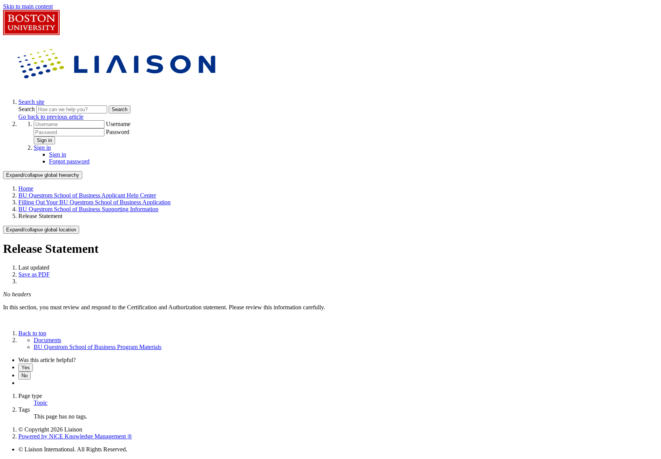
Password (117, 132)
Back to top (32, 333)
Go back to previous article (50, 116)
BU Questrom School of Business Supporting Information (88, 209)
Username (118, 124)
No (24, 375)
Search (27, 109)
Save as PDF (34, 274)
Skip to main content (28, 6)
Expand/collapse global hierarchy (42, 175)
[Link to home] (118, 89)
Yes (25, 367)
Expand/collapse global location (41, 230)
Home (25, 188)
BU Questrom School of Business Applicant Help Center (87, 195)
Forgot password (69, 161)
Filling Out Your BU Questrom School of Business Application (94, 202)
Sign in (44, 140)
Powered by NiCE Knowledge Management (75, 436)
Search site (31, 102)
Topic (40, 402)
